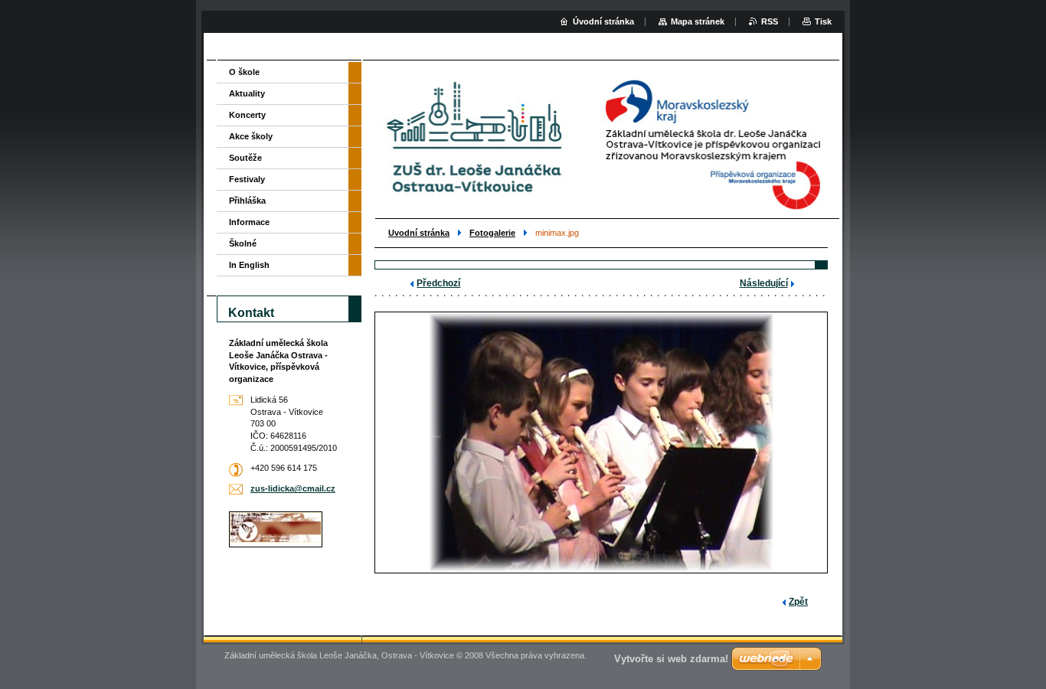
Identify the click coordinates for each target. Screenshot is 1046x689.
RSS (769, 21)
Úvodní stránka (603, 21)
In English (249, 264)
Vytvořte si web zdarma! (671, 659)
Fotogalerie (492, 232)
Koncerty (247, 114)
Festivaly (247, 179)
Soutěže (245, 157)
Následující (764, 283)
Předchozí (438, 283)
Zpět (798, 601)
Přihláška (247, 200)
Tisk (823, 21)
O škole (244, 72)
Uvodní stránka (418, 232)
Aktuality (247, 93)
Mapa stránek (697, 21)
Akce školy (251, 136)
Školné (243, 243)
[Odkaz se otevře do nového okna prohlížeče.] (601, 442)
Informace (249, 222)
